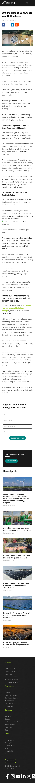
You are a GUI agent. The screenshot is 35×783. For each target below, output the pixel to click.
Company (9, 710)
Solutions (8, 662)
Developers (9, 686)
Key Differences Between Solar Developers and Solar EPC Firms (17, 529)
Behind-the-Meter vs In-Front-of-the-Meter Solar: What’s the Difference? (16, 615)
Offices (7, 734)
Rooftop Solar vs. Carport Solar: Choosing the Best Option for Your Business (16, 585)
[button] (31, 3)
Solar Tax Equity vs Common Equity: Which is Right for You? (16, 644)
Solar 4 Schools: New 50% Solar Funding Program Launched (16, 557)
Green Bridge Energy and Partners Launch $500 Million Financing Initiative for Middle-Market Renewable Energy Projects (16, 498)
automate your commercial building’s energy (16, 308)
